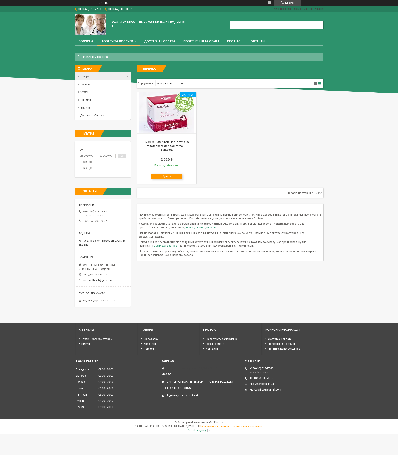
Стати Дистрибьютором (97, 338)
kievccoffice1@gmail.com (98, 280)
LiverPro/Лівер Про (166, 245)
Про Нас (233, 41)
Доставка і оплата (159, 41)
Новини (85, 84)
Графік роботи (215, 343)
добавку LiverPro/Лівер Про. (202, 227)
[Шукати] (319, 25)
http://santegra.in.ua (95, 274)
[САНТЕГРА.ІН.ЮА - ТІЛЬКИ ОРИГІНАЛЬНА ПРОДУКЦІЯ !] (90, 24)
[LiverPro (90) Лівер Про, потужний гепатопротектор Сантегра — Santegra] (166, 113)
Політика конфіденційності (285, 348)
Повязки (149, 348)
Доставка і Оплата (92, 115)
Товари (84, 76)
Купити (166, 176)
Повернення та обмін (201, 41)
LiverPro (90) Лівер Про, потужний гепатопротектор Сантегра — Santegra (167, 145)
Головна (86, 41)
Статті (84, 91)
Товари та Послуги (117, 41)
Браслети (150, 343)
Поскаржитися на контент (214, 426)
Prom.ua (219, 422)
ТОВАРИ (88, 56)
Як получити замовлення (222, 338)
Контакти (257, 41)
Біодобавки (151, 338)
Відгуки (85, 107)
